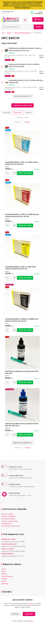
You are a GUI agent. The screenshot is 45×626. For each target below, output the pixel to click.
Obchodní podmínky (8, 519)
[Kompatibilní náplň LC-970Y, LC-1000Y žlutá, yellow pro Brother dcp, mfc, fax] (22, 248)
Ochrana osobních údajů (10, 521)
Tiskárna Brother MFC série (22, 33)
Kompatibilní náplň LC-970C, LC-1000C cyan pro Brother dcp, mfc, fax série (21, 163)
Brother (9, 33)
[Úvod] (10, 19)
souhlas (31, 603)
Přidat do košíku (25, 173)
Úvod (3, 33)
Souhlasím (29, 614)
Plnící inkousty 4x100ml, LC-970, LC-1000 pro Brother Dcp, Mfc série (24, 65)
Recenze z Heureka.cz (9, 516)
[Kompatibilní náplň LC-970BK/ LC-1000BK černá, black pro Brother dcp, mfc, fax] (22, 300)
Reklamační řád (7, 524)
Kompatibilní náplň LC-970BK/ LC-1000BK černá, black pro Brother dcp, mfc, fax (21, 320)
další (27, 122)
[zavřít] (42, 2)
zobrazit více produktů (21, 96)
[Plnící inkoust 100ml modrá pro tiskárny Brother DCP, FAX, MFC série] (22, 404)
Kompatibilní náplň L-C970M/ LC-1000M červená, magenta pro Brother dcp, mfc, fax (22, 215)
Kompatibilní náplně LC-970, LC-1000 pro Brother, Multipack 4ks (26, 81)
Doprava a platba (7, 514)
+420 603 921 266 (7, 11)
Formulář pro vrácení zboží (11, 526)
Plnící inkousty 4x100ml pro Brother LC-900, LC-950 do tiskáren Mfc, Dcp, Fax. (25, 49)
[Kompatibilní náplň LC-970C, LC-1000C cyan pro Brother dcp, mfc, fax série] (22, 143)
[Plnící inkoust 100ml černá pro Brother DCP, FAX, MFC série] (22, 352)
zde (31, 621)
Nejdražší (28, 112)
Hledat (38, 27)
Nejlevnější (17, 112)
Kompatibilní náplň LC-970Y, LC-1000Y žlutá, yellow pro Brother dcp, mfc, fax (20, 268)
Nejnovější (6, 112)
